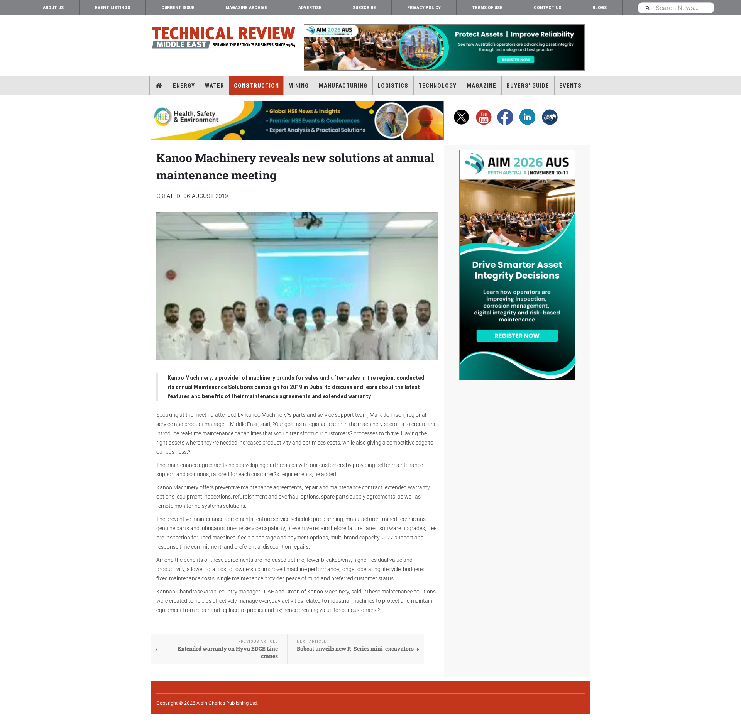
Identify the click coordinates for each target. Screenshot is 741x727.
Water (214, 85)
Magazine (481, 85)
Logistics (392, 85)
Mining (298, 85)
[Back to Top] (6, 720)
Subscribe (364, 7)
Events (570, 85)
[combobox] (675, 7)
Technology (437, 85)
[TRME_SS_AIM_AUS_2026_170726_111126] (517, 265)
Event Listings (112, 7)
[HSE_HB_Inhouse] (297, 120)
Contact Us (547, 7)
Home (159, 85)
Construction (256, 85)
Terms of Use (487, 7)
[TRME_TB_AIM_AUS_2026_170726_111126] (444, 47)
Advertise (309, 7)
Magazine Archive (246, 7)
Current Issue (178, 7)
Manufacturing (343, 85)
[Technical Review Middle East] (224, 39)
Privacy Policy (424, 7)
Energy (184, 85)
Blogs (599, 7)
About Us (53, 7)
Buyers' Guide (527, 85)
